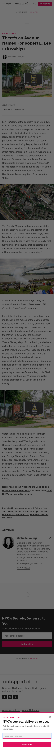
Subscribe (27, 744)
